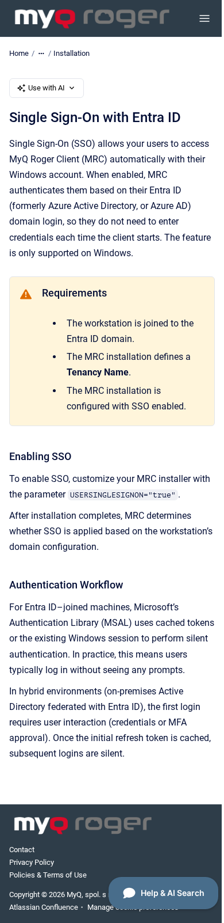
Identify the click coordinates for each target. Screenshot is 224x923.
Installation (71, 53)
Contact (21, 849)
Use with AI (46, 87)
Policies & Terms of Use (48, 875)
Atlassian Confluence (43, 907)
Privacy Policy (31, 862)
